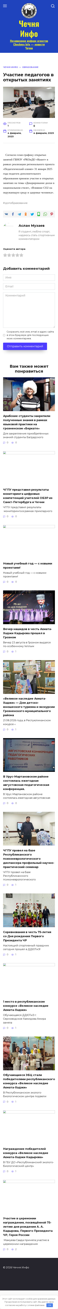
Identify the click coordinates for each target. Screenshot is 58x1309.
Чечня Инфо (29, 28)
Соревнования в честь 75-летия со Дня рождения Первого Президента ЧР (27, 936)
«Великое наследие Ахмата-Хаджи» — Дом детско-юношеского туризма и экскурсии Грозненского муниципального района (29, 707)
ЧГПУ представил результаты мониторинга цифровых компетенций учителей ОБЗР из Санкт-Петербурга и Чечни (27, 496)
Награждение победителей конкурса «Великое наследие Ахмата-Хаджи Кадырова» (25, 1153)
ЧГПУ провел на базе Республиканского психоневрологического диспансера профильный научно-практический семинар (28, 859)
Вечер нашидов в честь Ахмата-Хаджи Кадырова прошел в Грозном (27, 633)
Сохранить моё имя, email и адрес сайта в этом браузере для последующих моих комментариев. (30, 335)
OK (49, 1305)
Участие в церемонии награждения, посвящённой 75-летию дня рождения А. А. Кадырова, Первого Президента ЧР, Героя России (28, 1227)
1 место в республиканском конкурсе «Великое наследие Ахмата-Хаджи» (25, 1006)
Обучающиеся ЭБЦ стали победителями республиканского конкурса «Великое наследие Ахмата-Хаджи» (29, 1081)
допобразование (16, 202)
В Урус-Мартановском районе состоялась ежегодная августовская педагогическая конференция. (26, 783)
